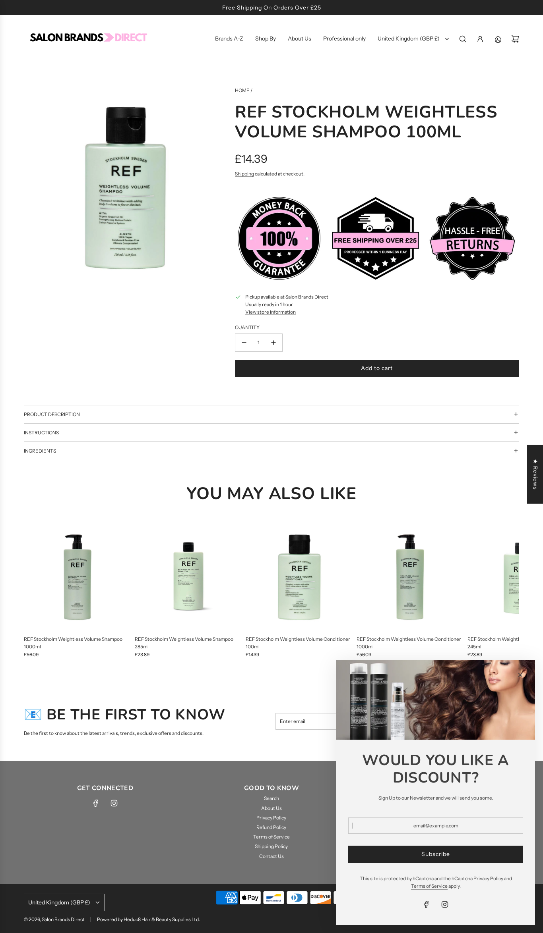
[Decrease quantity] (244, 342)
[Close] (520, 675)
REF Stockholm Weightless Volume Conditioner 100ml (298, 643)
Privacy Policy (488, 878)
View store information (270, 312)
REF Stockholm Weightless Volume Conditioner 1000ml (409, 643)
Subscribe (435, 854)
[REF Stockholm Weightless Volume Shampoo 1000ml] (77, 577)
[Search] (462, 39)
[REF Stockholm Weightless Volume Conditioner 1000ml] (410, 577)
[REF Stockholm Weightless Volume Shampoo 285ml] (188, 577)
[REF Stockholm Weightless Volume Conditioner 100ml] (299, 577)
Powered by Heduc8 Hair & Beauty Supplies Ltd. (148, 919)
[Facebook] (96, 803)
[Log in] (480, 39)
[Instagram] (114, 803)
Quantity (247, 327)
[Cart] (515, 39)
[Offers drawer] (497, 39)
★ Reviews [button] (535, 474)
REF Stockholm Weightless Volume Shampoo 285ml (184, 643)
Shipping (244, 174)
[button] (32, 591)
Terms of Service (429, 886)
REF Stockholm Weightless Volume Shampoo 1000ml (73, 643)
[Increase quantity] (273, 342)
